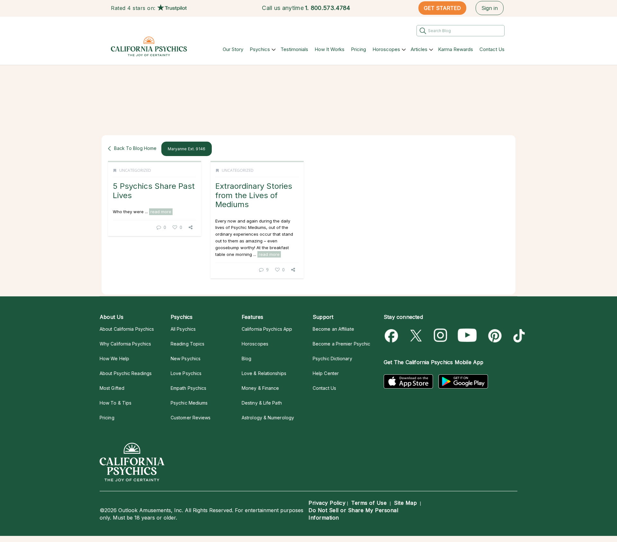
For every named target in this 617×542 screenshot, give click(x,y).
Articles (419, 49)
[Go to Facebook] (392, 336)
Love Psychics (186, 373)
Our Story (233, 49)
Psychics (260, 49)
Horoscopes (386, 49)
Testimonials (294, 49)
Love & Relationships (264, 373)
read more (160, 211)
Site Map (405, 503)
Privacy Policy (326, 503)
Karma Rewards (455, 49)
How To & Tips (115, 403)
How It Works (329, 49)
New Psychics (186, 358)
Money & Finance (260, 388)
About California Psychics (127, 329)
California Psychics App (267, 329)
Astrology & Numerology (268, 417)
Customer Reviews (190, 417)
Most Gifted (112, 388)
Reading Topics (187, 343)
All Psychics (183, 329)
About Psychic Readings (126, 373)
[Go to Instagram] (441, 336)
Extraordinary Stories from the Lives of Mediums (253, 195)
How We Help (114, 358)
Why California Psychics (125, 343)
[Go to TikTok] (518, 336)
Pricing (358, 49)
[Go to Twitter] (416, 336)
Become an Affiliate (333, 329)
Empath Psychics (188, 388)
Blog (246, 358)
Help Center (326, 373)
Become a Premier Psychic (341, 343)
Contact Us (492, 49)
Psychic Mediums (189, 403)
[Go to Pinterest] (494, 336)
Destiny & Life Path (262, 403)
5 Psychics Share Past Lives (154, 190)
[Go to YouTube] (467, 336)
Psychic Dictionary (332, 358)
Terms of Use (369, 503)
